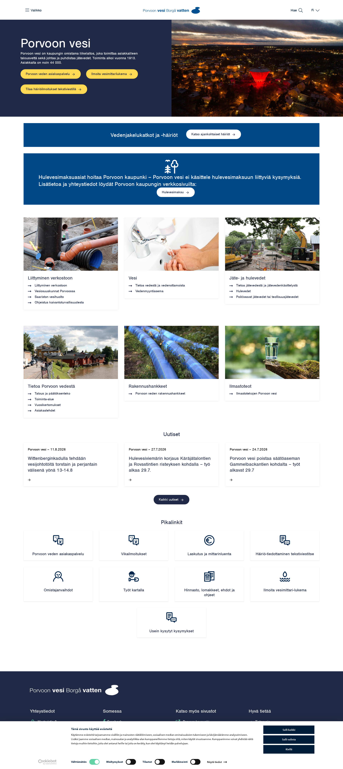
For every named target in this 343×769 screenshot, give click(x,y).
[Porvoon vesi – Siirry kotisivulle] (171, 10)
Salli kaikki (289, 729)
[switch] (131, 762)
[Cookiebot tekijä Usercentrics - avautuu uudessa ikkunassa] (47, 762)
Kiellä (289, 749)
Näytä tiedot (214, 762)
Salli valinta (289, 739)
